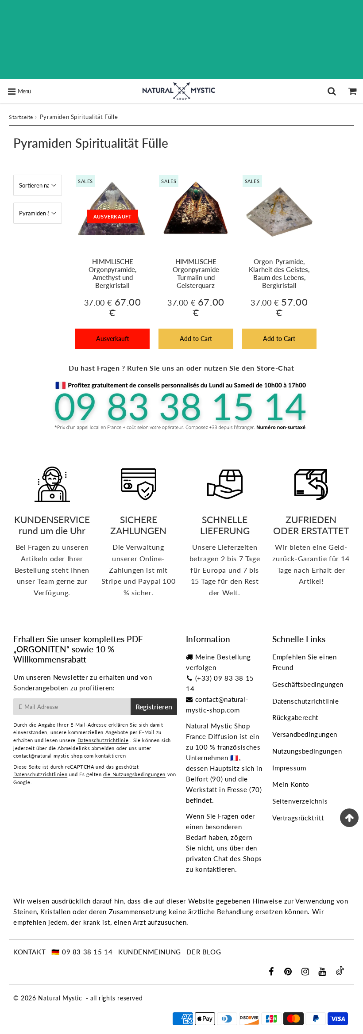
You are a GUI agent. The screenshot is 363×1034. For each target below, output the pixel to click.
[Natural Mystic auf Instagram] (306, 972)
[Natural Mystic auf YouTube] (323, 972)
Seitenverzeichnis (300, 801)
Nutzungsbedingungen (307, 751)
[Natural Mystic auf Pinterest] (289, 972)
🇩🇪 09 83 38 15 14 (82, 952)
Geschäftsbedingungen (308, 684)
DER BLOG (203, 952)
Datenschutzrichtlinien (40, 774)
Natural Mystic (60, 998)
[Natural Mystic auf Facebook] (272, 972)
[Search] (332, 91)
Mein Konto (290, 784)
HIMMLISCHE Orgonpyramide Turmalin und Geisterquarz (196, 273)
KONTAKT (29, 952)
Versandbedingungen (304, 734)
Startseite (21, 117)
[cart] (353, 91)
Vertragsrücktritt (298, 818)
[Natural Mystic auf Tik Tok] (340, 973)
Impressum (289, 768)
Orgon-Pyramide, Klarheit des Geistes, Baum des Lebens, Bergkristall (279, 273)
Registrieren (153, 706)
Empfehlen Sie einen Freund (304, 662)
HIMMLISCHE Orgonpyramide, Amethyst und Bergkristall (112, 273)
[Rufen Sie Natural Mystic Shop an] (181, 429)
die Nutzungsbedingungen (134, 774)
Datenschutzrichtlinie (103, 740)
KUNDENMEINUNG (149, 952)
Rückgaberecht (295, 717)
